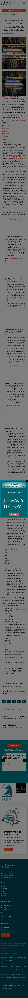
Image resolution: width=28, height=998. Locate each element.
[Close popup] (27, 481)
